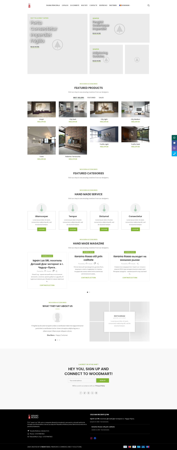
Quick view (54, 109)
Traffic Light (104, 144)
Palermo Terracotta (72, 156)
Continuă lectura (47, 285)
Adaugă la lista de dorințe (54, 114)
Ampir (41, 119)
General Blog (47, 256)
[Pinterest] (88, 393)
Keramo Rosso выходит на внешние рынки (129, 258)
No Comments (104, 422)
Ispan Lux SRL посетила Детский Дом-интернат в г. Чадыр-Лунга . (47, 264)
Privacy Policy (100, 386)
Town (42, 156)
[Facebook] (80, 393)
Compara (54, 104)
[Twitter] (84, 393)
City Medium (135, 119)
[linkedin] (92, 393)
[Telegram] (96, 393)
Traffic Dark (135, 144)
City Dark (72, 119)
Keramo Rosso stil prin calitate (88, 258)
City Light (104, 119)
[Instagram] (91, 438)
